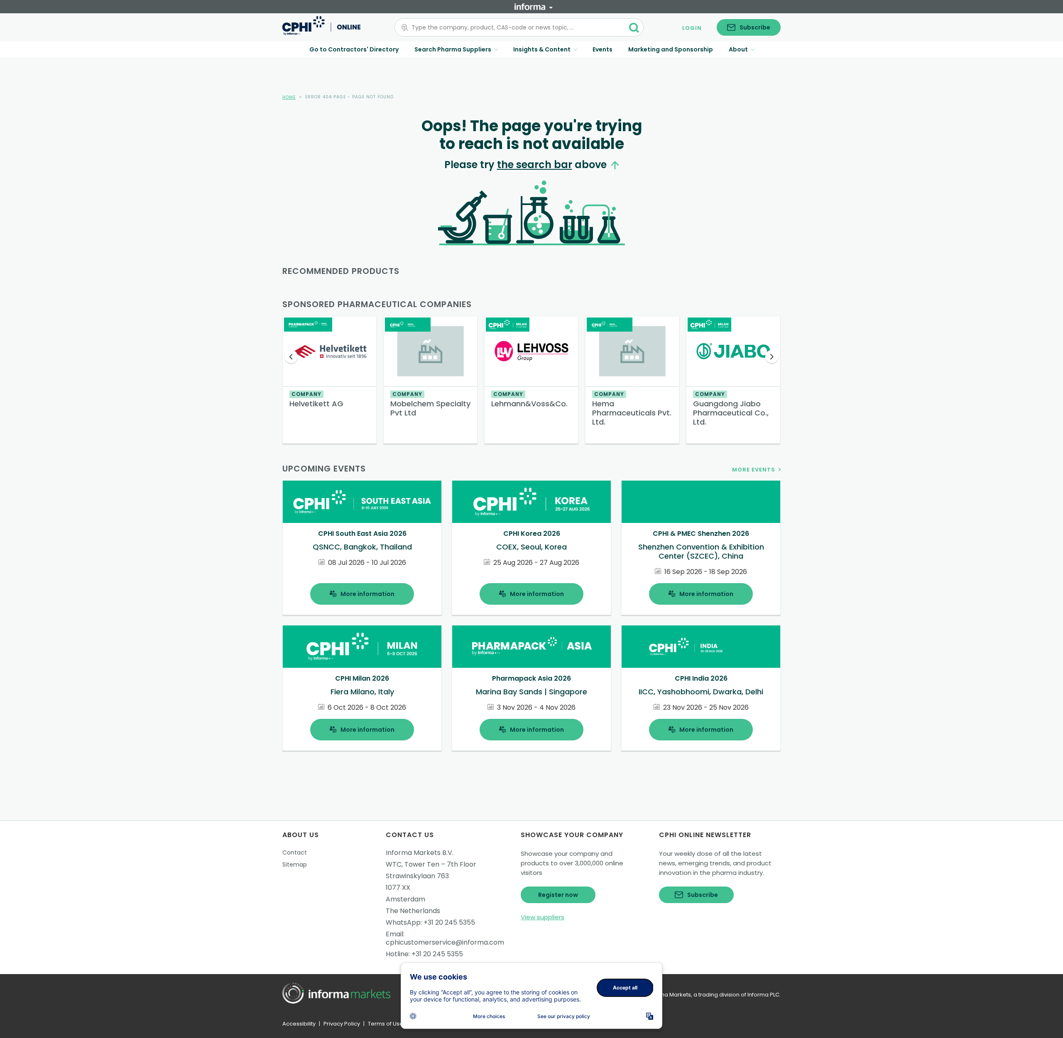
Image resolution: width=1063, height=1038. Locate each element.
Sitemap (294, 864)
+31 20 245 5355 (449, 922)
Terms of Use (385, 1024)
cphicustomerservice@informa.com (445, 942)
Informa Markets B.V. (419, 852)
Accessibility (299, 1024)
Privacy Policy (341, 1024)
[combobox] (514, 27)
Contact (294, 852)
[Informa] (533, 6)
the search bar (534, 164)
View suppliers (542, 917)
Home (289, 97)
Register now (558, 895)
